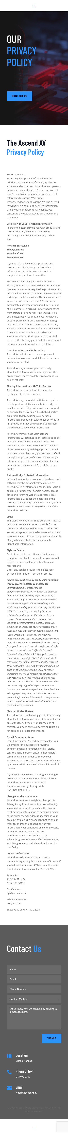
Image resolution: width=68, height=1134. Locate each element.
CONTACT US (19, 96)
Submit (51, 1038)
